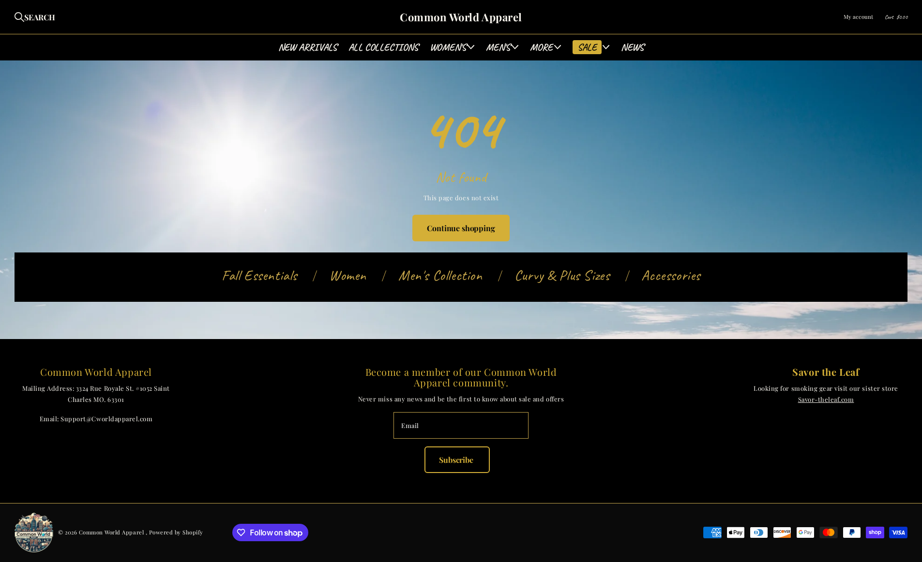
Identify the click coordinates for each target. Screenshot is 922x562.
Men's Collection (440, 275)
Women (347, 275)
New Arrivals (307, 47)
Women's (448, 47)
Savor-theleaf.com (826, 399)
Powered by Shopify (176, 532)
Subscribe (457, 460)
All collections (383, 47)
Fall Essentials (259, 275)
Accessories (670, 275)
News (632, 47)
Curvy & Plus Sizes (562, 275)
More (541, 47)
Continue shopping (461, 228)
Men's (498, 47)
